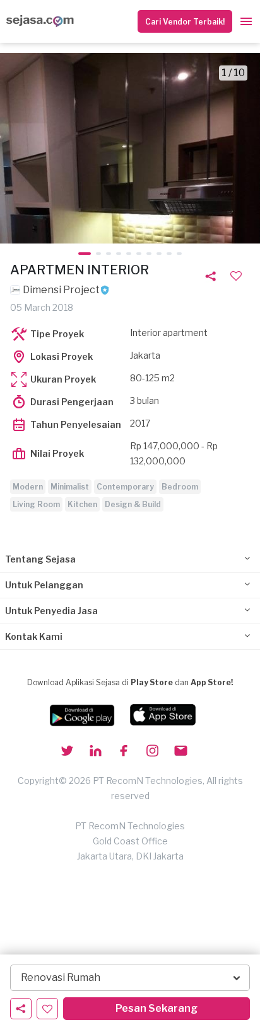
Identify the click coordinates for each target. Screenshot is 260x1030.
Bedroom (180, 486)
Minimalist (69, 486)
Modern (28, 486)
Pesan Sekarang (156, 1008)
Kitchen (82, 504)
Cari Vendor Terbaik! (185, 21)
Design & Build (133, 504)
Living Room (36, 504)
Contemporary (125, 486)
